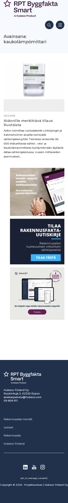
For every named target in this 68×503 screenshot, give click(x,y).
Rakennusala (12, 435)
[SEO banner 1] (37, 319)
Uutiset (8, 427)
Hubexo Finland (14, 443)
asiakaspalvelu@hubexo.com (23, 397)
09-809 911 (11, 400)
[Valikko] (60, 25)
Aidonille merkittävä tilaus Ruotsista (28, 122)
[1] (37, 263)
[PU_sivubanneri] (37, 215)
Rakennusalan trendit (18, 419)
